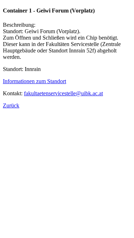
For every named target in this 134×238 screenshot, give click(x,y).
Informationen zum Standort (34, 81)
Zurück (11, 105)
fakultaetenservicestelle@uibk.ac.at (63, 93)
